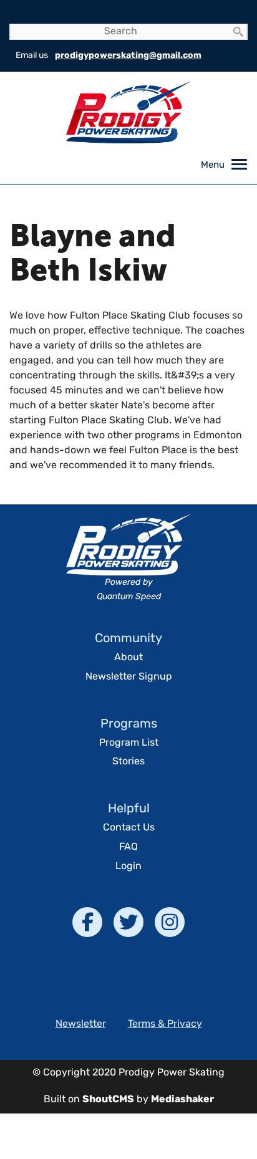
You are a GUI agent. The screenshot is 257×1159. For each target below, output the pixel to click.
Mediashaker (182, 1100)
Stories (128, 762)
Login (128, 867)
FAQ (128, 847)
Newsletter (81, 1024)
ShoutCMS (108, 1100)
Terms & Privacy (165, 1024)
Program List (128, 743)
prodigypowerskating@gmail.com (128, 55)
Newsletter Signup (128, 677)
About (128, 658)
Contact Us (129, 828)
